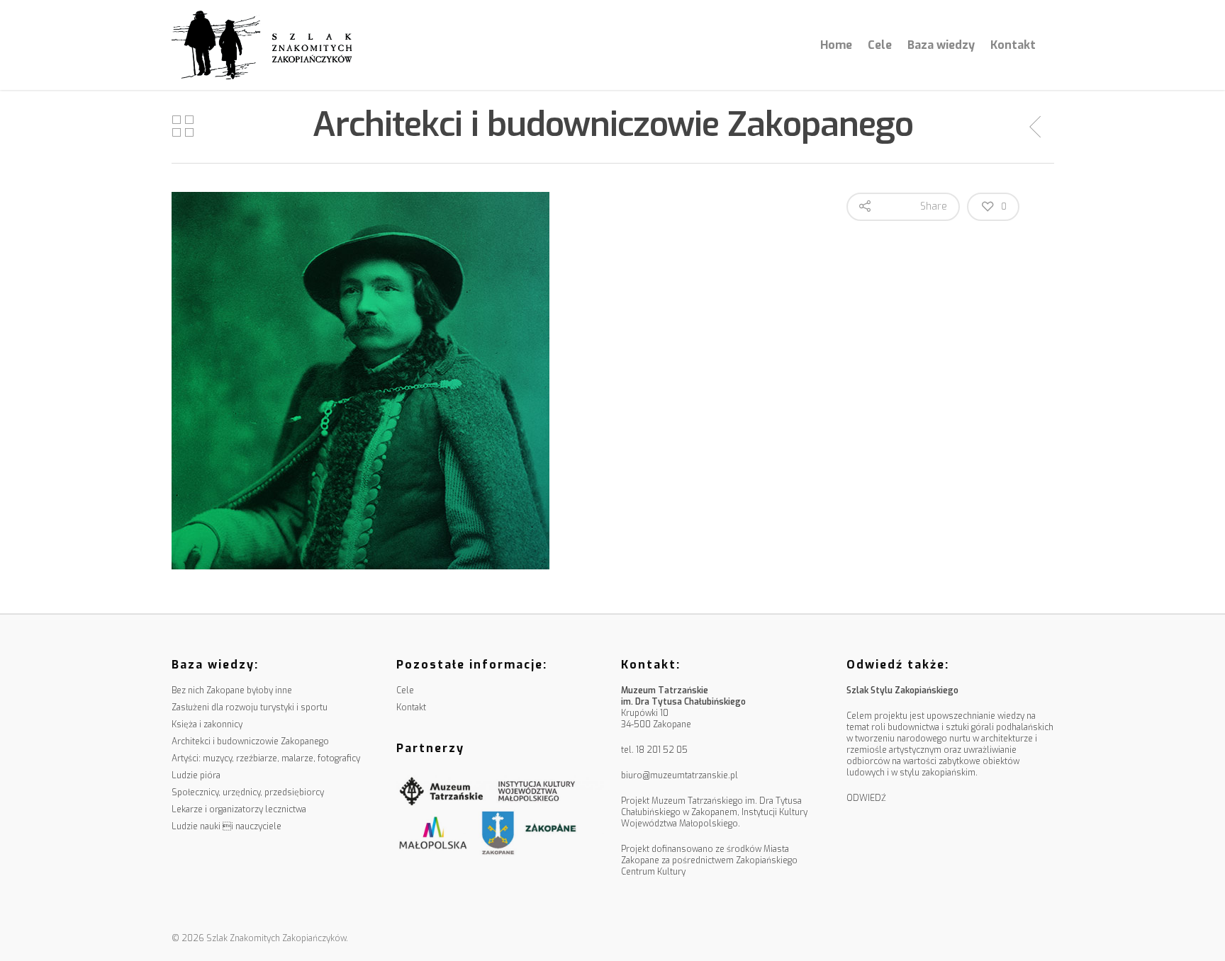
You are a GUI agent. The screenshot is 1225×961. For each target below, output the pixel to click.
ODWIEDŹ (866, 798)
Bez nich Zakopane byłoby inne (232, 690)
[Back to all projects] (183, 126)
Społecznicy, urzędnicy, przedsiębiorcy (248, 792)
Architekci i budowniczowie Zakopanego (250, 741)
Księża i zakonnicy (207, 724)
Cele (880, 45)
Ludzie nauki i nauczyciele (226, 826)
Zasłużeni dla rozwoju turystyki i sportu (250, 707)
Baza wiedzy (941, 45)
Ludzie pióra (196, 775)
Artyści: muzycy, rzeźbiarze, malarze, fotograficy (266, 758)
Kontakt (1013, 45)
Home (836, 45)
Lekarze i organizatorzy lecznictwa (239, 809)
